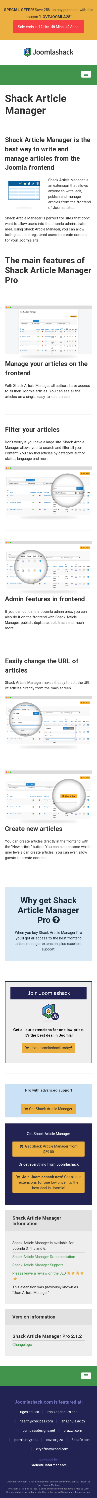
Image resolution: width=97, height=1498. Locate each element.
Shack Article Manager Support (37, 1265)
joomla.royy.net (26, 1440)
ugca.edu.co (29, 1412)
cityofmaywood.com (52, 1449)
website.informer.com (49, 1465)
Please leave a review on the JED (39, 1273)
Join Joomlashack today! (51, 1048)
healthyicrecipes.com (36, 1421)
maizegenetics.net (62, 1412)
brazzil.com (73, 1430)
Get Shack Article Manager (50, 1109)
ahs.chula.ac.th (73, 1421)
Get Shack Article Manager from (51, 1149)
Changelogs (22, 1344)
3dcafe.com (81, 1440)
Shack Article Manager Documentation (43, 1256)
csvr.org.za (54, 1440)
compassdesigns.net (39, 1430)
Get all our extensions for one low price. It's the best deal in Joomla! (50, 1182)
